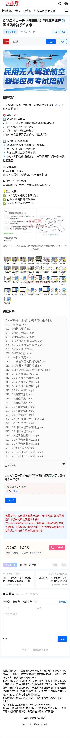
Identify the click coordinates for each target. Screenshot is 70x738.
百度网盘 (10, 500)
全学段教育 (10, 31)
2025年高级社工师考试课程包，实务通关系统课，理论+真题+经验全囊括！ (17, 581)
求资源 (27, 10)
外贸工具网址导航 (44, 10)
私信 (63, 42)
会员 (18, 10)
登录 (15, 491)
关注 (52, 42)
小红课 (43, 718)
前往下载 (61, 32)
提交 (62, 639)
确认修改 (63, 602)
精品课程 (7, 10)
